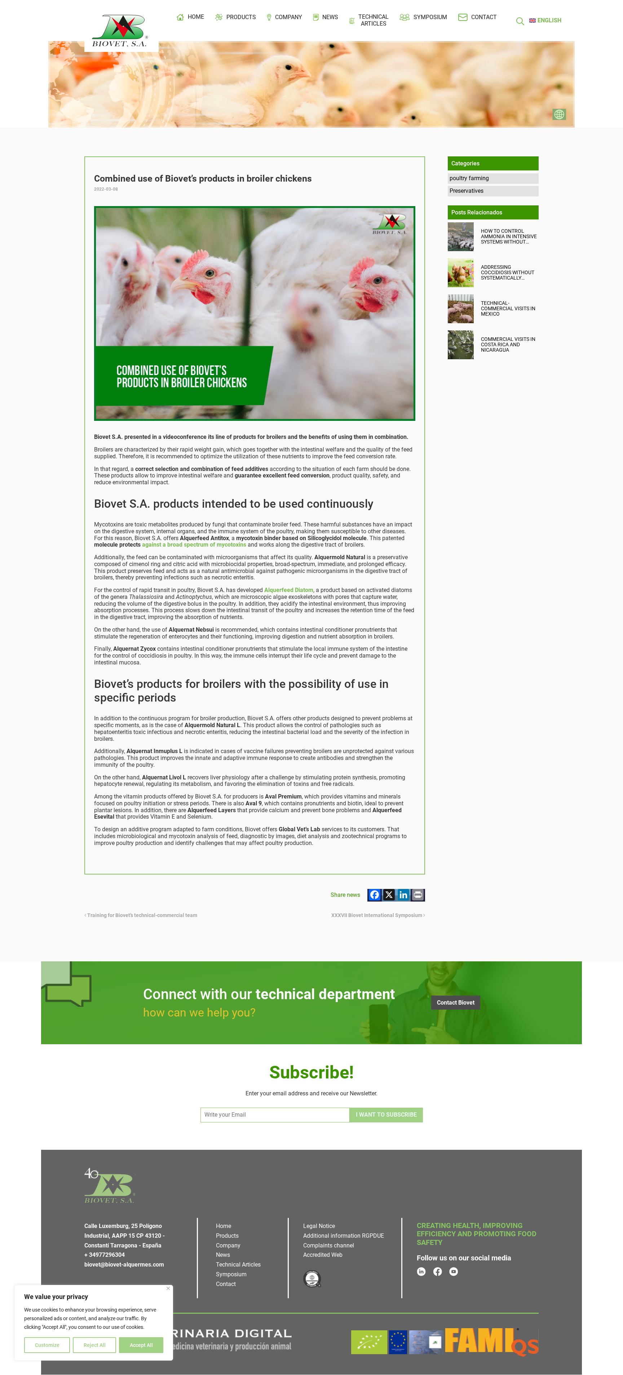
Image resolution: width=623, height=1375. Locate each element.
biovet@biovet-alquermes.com (124, 1264)
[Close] (168, 1288)
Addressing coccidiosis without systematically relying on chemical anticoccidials (508, 272)
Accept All (141, 1345)
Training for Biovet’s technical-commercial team (141, 915)
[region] (93, 1323)
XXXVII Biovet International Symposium (377, 915)
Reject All (95, 1345)
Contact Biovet (455, 1002)
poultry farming (469, 178)
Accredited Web (323, 1255)
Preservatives (466, 190)
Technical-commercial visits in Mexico (508, 309)
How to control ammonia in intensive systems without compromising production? (509, 236)
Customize (47, 1345)
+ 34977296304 (104, 1255)
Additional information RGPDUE (343, 1235)
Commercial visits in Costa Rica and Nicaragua (508, 345)
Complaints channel (328, 1245)
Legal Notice (319, 1226)
